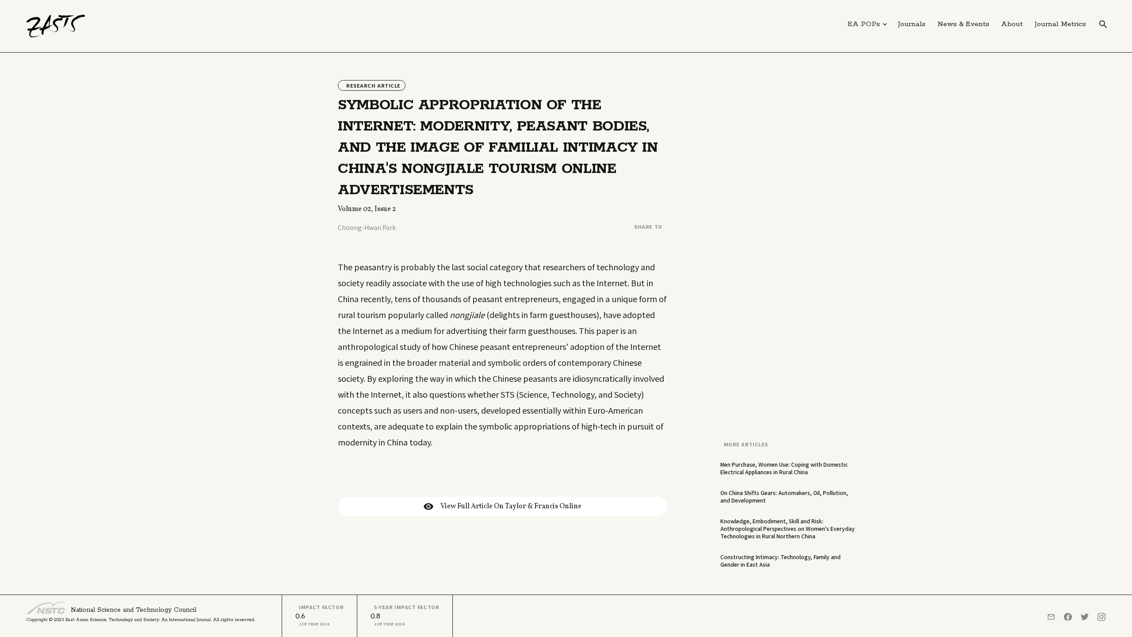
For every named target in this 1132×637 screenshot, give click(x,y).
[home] (56, 26)
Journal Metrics (1060, 24)
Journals (911, 24)
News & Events (963, 24)
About (1012, 24)
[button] (867, 24)
